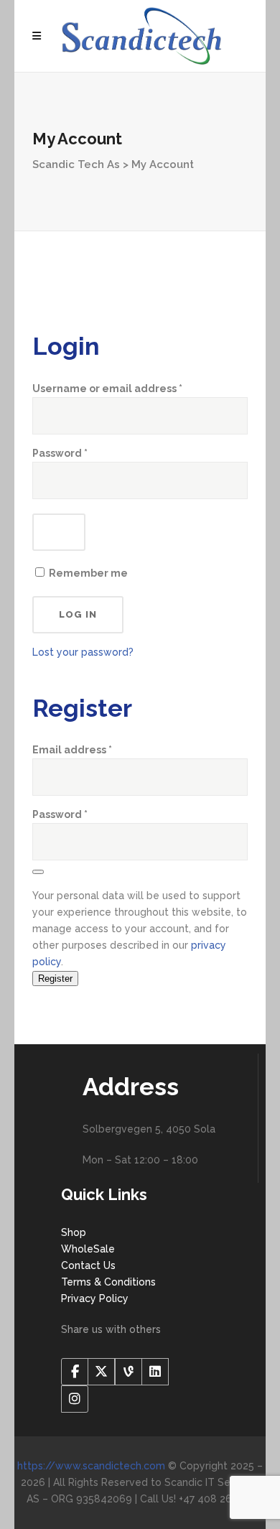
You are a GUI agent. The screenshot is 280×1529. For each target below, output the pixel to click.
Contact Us (88, 1265)
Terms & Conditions (108, 1282)
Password (84, 453)
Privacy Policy (95, 1298)
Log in (78, 614)
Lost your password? (83, 652)
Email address (72, 749)
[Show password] (58, 532)
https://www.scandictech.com (91, 1466)
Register (55, 978)
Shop (73, 1232)
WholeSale (88, 1249)
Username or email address (131, 388)
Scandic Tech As (76, 164)
